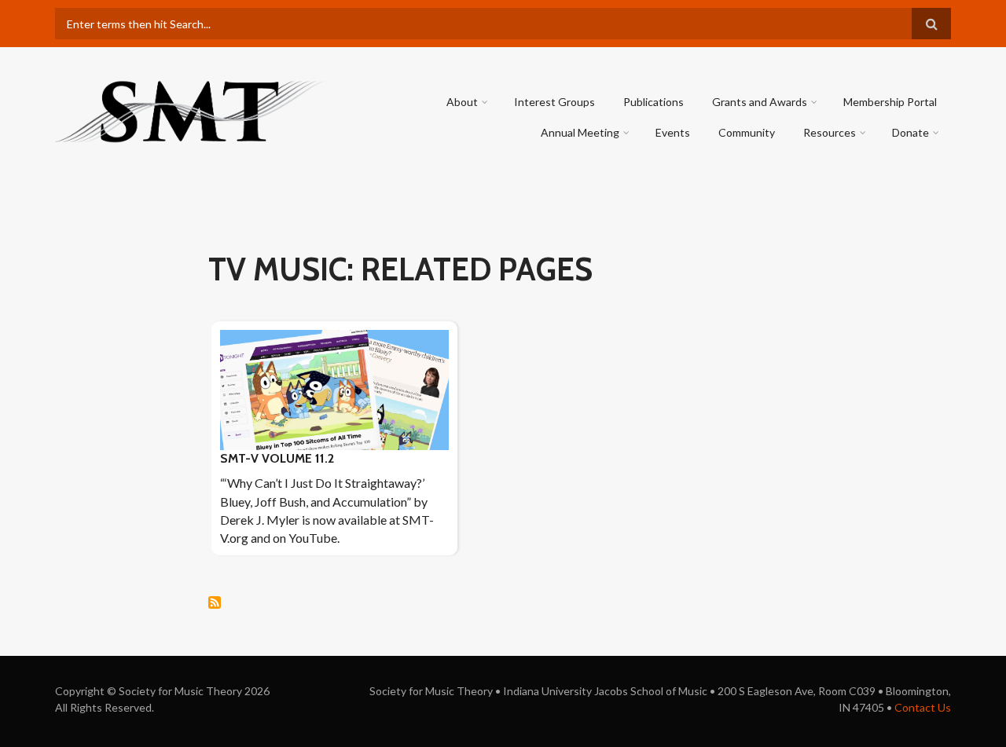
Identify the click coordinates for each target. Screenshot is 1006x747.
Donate (910, 132)
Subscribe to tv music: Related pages (214, 602)
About (462, 101)
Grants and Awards (759, 101)
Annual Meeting (580, 132)
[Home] (190, 109)
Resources (829, 132)
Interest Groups (554, 101)
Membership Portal (890, 101)
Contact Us (922, 707)
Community (746, 132)
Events (672, 132)
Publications (653, 101)
